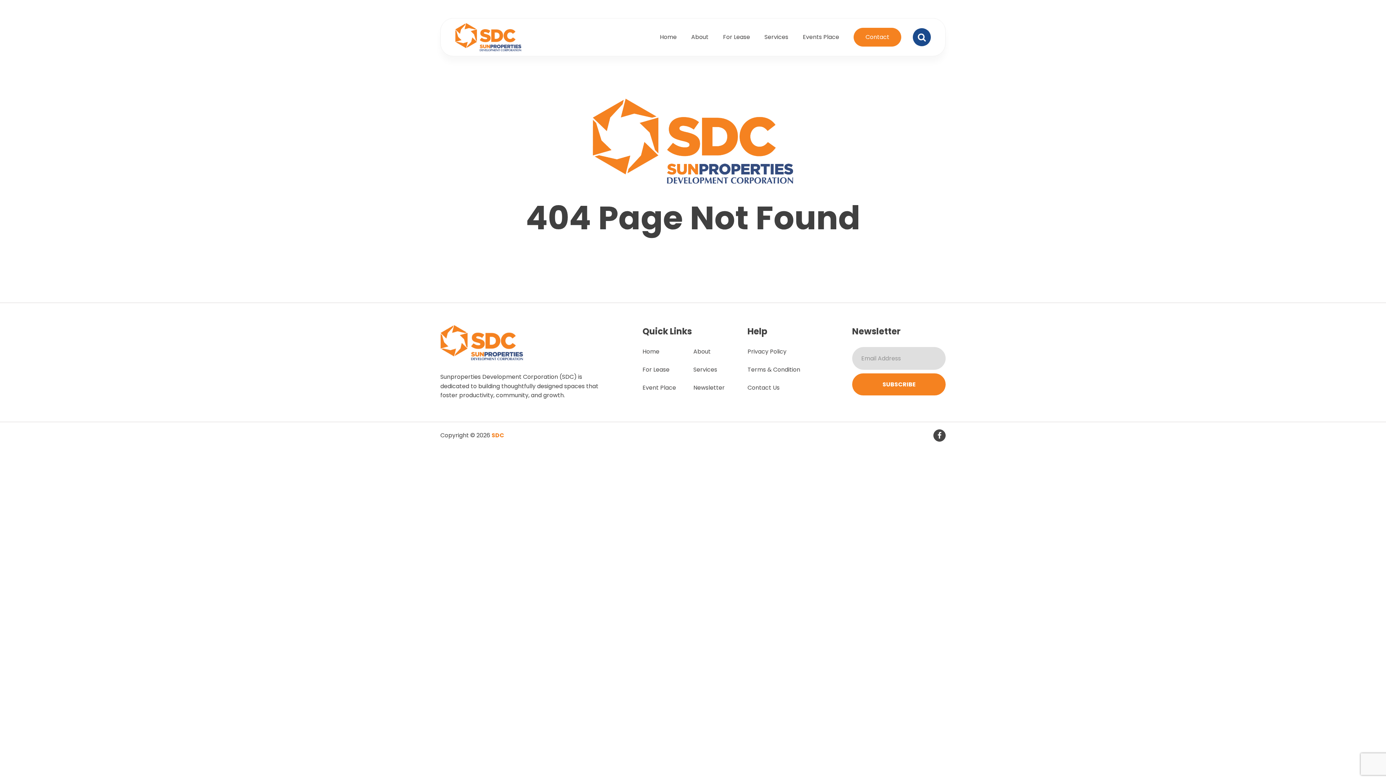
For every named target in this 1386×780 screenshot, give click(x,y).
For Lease (736, 37)
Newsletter (709, 388)
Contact (877, 37)
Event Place (659, 388)
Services (776, 37)
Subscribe (899, 384)
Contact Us (764, 388)
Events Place (821, 37)
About (700, 37)
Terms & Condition (774, 369)
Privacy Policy (767, 351)
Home (668, 37)
